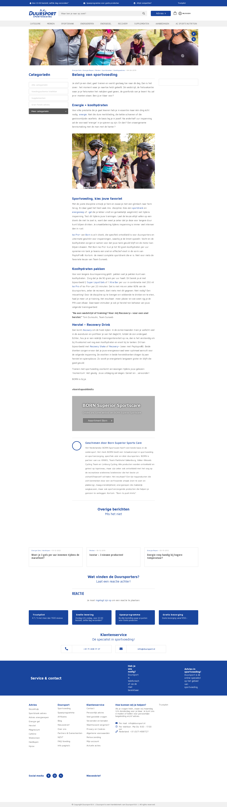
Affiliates (62, 716)
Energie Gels (76, 70)
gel (90, 212)
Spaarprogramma (66, 712)
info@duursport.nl (136, 723)
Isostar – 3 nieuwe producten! (106, 555)
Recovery (123, 23)
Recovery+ (114, 346)
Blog (60, 720)
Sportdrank (67, 23)
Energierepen (87, 23)
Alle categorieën (40, 85)
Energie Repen (88, 70)
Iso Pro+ (76, 234)
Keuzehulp (34, 709)
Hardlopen (46, 550)
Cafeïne (32, 733)
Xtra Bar (114, 282)
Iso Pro (75, 286)
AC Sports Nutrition (186, 23)
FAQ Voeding (64, 741)
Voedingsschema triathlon (44, 91)
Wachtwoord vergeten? (98, 724)
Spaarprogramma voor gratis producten (102, 3)
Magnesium (34, 729)
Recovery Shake (98, 346)
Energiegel (105, 23)
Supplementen (141, 23)
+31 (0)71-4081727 (139, 731)
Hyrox (32, 746)
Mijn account (93, 741)
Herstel (32, 725)
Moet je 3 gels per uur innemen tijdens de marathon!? (55, 556)
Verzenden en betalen (97, 720)
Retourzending (94, 737)
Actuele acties (93, 745)
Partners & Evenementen (70, 733)
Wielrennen (34, 738)
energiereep (78, 212)
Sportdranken (107, 70)
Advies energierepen (39, 717)
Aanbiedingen (162, 23)
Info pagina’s (64, 745)
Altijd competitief (143, 3)
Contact (90, 708)
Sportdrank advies (38, 713)
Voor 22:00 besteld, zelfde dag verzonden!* (50, 3)
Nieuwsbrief (63, 724)
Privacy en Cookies (96, 729)
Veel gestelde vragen (97, 716)
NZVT (60, 737)
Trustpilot (182, 3)
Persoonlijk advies (95, 712)
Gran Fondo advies (41, 104)
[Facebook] (48, 776)
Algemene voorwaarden (98, 733)
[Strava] (61, 776)
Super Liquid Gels (96, 282)
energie (83, 114)
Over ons (62, 729)
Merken (51, 23)
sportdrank (137, 208)
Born (87, 234)
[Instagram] (55, 776)
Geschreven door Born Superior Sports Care (113, 442)
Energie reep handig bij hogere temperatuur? (164, 556)
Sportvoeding (64, 708)
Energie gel (34, 721)
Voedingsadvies (119, 70)
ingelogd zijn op (104, 600)
